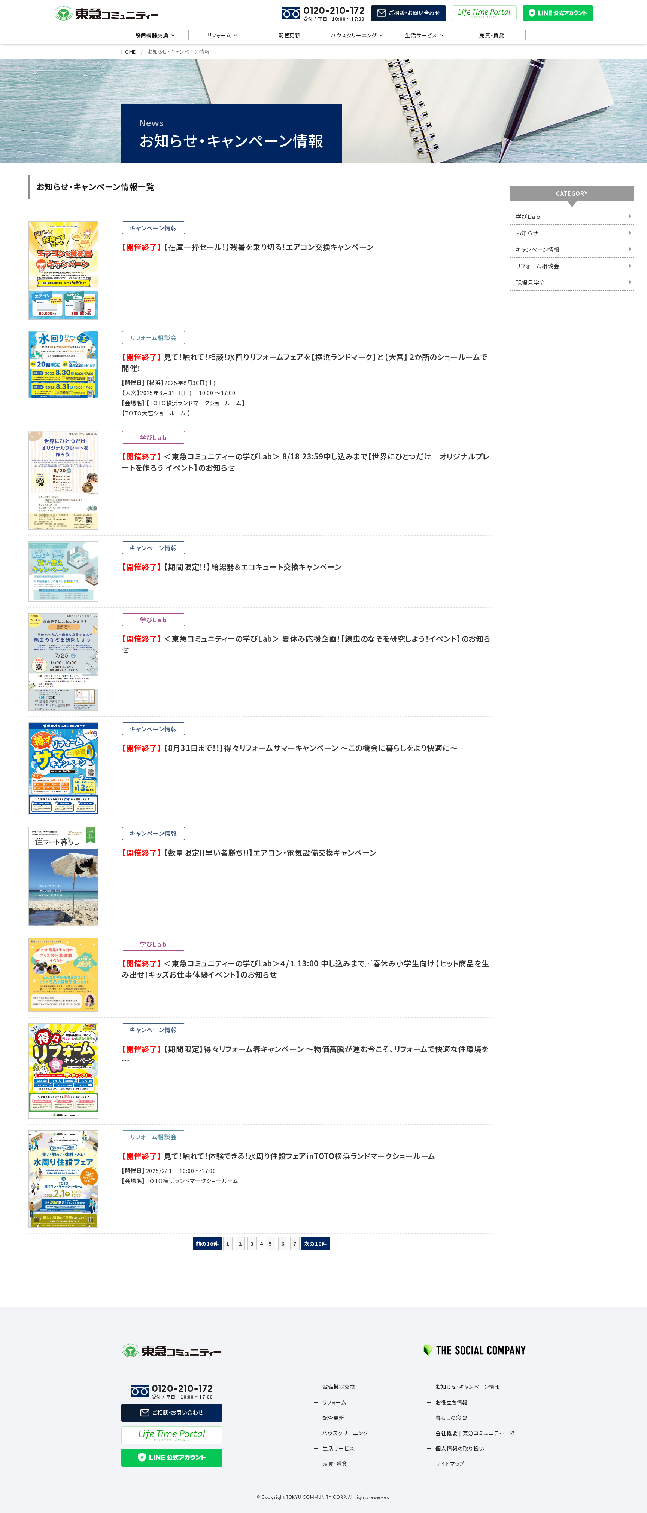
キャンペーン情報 (538, 249)
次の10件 (315, 1243)
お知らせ (527, 233)
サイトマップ (450, 1463)
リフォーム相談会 (537, 266)
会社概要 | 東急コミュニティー (471, 1433)
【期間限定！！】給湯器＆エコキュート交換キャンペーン (232, 566)
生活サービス (421, 35)
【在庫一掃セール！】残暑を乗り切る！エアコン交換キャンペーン (248, 246)
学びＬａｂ (528, 216)
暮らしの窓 (448, 1417)
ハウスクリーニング (354, 35)
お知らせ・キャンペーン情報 (467, 1386)
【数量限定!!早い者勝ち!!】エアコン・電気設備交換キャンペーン (249, 852)
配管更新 (290, 35)
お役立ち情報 (451, 1402)
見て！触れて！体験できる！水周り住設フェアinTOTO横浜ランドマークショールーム (278, 1155)
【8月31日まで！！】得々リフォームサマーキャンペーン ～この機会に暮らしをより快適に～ (290, 747)
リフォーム (219, 35)
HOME (128, 51)
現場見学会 (531, 282)
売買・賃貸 (491, 35)
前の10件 (207, 1243)
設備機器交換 (151, 35)
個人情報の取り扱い (459, 1448)
